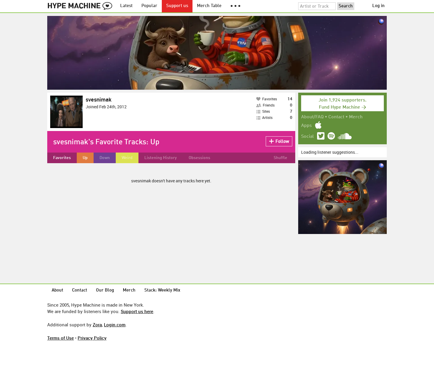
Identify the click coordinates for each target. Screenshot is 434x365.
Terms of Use (60, 338)
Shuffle (280, 158)
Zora (97, 325)
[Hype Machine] (81, 6)
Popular (149, 6)
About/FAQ (312, 117)
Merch (356, 117)
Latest (126, 6)
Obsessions (199, 158)
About (57, 290)
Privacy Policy (92, 338)
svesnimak (98, 99)
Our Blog (105, 290)
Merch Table (209, 6)
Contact (336, 117)
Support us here (137, 311)
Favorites (62, 158)
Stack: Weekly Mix (162, 290)
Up (85, 158)
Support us (177, 6)
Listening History (160, 158)
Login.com (114, 325)
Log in (378, 6)
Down (104, 158)
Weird (127, 158)
